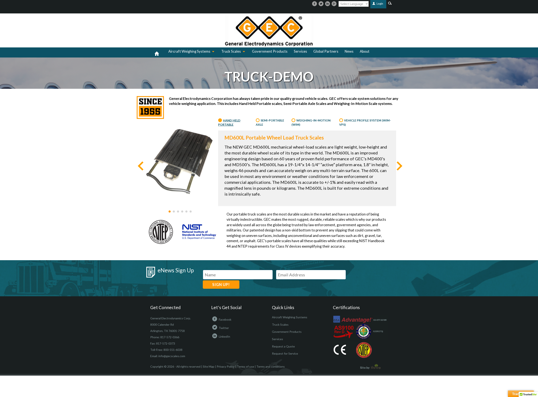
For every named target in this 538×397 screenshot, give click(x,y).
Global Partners (325, 51)
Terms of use (245, 366)
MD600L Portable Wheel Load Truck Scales (274, 138)
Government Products (269, 51)
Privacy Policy (226, 366)
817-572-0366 (169, 337)
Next (399, 166)
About (364, 51)
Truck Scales (231, 51)
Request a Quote (283, 346)
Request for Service (285, 353)
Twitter (224, 328)
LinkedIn (224, 336)
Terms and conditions (270, 366)
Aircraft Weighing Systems (189, 51)
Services (300, 51)
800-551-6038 (173, 349)
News (349, 51)
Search (390, 3)
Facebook (225, 319)
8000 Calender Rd (162, 324)
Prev (141, 166)
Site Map (208, 366)
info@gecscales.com (171, 356)
